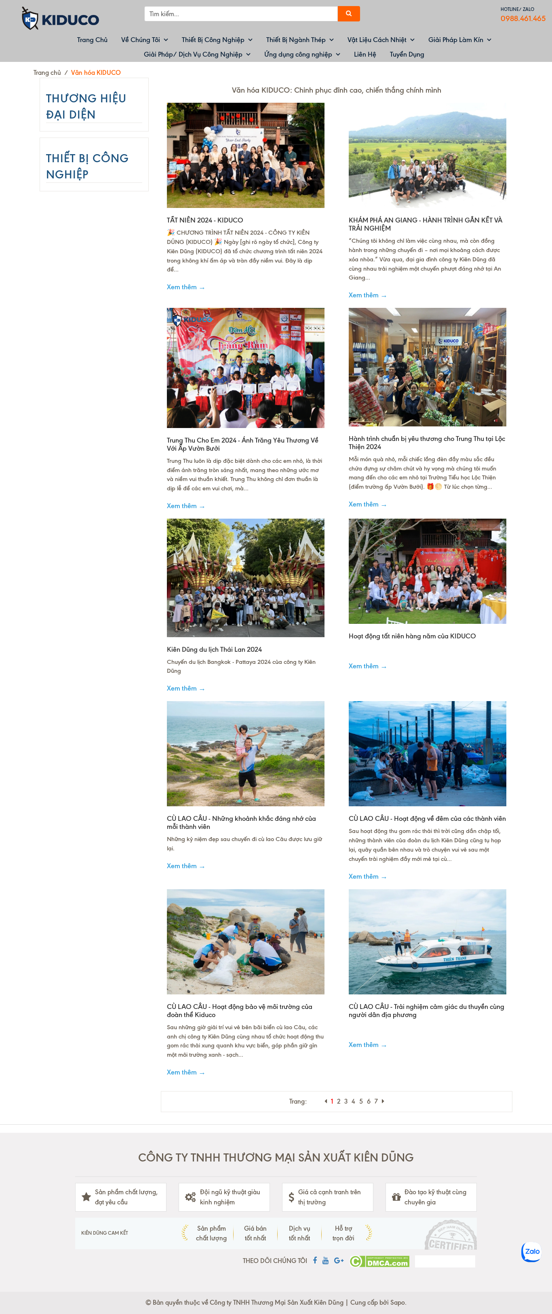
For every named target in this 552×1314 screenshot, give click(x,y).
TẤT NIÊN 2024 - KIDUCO (205, 220)
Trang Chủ (92, 40)
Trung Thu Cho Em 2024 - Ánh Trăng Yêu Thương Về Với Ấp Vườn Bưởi (242, 444)
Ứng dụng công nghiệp (298, 54)
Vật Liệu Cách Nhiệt (377, 40)
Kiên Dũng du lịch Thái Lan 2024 (214, 649)
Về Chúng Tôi (140, 40)
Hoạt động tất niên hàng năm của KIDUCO (412, 636)
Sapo (397, 1302)
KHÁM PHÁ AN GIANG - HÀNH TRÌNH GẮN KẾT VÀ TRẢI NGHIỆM (425, 224)
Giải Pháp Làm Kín (455, 40)
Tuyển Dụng (407, 54)
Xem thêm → (186, 287)
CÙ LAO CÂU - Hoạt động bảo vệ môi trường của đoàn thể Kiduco (239, 1010)
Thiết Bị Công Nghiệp (213, 40)
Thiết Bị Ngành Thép (296, 40)
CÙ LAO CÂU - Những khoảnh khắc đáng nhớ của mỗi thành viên (241, 822)
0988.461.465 (523, 18)
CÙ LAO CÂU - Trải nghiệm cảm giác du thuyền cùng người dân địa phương (426, 1010)
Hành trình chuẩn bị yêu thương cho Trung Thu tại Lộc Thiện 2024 (427, 442)
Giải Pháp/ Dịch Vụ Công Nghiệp (193, 54)
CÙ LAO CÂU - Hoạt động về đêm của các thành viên (427, 818)
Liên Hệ (365, 54)
